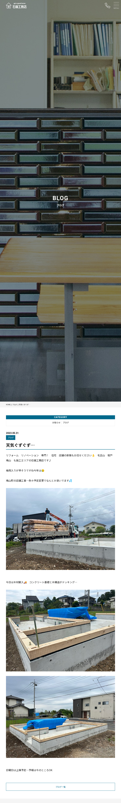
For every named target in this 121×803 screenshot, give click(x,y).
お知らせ (56, 422)
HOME (8, 404)
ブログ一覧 (60, 786)
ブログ (14, 404)
